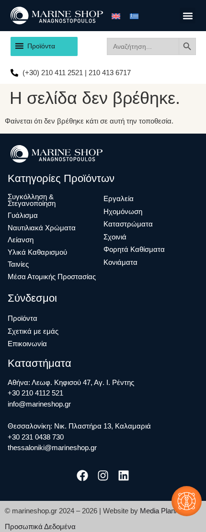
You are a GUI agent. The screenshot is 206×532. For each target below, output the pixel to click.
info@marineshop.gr (39, 404)
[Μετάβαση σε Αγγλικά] (116, 16)
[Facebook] (82, 475)
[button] (187, 15)
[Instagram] (102, 475)
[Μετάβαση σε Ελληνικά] (134, 16)
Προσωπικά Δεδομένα (40, 526)
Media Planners (164, 511)
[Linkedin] (124, 475)
